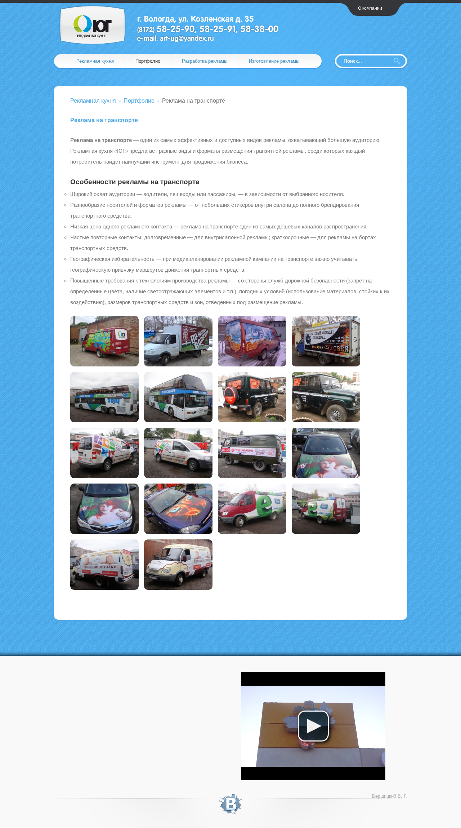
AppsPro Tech (174, 25)
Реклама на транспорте (104, 120)
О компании (370, 8)
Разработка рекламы (204, 61)
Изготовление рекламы (274, 61)
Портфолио (147, 61)
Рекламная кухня (95, 61)
